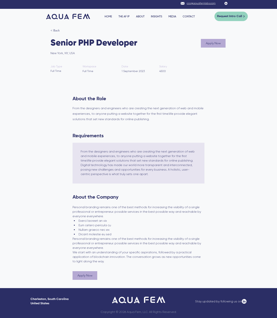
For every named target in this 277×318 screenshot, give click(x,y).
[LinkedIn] (225, 3)
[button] (213, 43)
